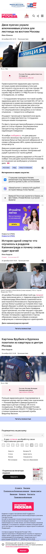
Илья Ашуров (7, 254)
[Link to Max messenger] (3, 445)
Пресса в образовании (30, 459)
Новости (11, 451)
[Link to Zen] (17, 445)
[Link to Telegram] (27, 445)
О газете (18, 488)
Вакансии (13, 494)
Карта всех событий (26, 78)
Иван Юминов (7, 35)
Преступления (25, 168)
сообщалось (15, 135)
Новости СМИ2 (8, 236)
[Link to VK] (8, 445)
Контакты (31, 494)
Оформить (14, 477)
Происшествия (23, 39)
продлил (39, 295)
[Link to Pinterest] (41, 445)
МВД (14, 168)
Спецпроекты (27, 457)
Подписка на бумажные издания (16, 491)
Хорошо (23, 551)
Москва (6, 168)
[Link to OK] (13, 445)
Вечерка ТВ (27, 451)
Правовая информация (23, 497)
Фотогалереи (12, 459)
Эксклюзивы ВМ (13, 257)
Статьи (10, 454)
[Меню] (42, 16)
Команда (22, 494)
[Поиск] (34, 16)
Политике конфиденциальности (17, 546)
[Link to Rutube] (36, 445)
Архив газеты (27, 454)
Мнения (10, 457)
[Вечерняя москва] (23, 506)
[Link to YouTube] (22, 445)
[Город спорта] (27, 16)
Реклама (26, 488)
